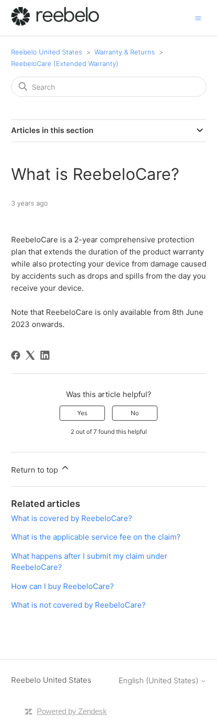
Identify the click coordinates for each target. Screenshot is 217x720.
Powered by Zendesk (72, 711)
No (135, 413)
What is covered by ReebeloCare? (71, 518)
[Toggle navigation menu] (198, 17)
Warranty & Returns (124, 52)
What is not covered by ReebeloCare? (78, 605)
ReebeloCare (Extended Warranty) (65, 63)
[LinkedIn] (44, 355)
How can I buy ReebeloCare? (62, 586)
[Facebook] (15, 355)
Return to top (35, 470)
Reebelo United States (46, 52)
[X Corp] (30, 355)
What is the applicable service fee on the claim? (96, 537)
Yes (82, 413)
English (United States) (159, 680)
